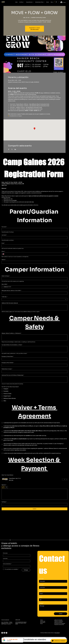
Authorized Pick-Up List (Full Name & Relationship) (13, 375)
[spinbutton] (65, 479)
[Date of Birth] (3, 286)
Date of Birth (5, 284)
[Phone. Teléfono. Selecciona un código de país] (3, 254)
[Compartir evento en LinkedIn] (15, 149)
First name (4, 226)
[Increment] (66, 479)
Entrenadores (42, 622)
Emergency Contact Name (7, 356)
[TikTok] (6, 633)
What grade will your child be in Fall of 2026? (11, 290)
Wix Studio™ (57, 632)
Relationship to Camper (7, 368)
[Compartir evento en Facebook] (8, 149)
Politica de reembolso (58, 622)
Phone (3, 251)
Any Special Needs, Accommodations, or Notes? (12, 344)
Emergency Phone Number (8, 362)
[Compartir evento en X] (12, 149)
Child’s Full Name (6, 275)
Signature (4, 484)
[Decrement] (63, 479)
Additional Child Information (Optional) (10, 303)
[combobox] (34, 299)
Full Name (4, 501)
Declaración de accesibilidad (59, 623)
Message (41, 603)
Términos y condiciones (58, 621)
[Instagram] (2, 633)
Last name (4, 235)
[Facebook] (4, 633)
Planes (41, 623)
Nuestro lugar (42, 621)
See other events (34, 29)
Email (3, 243)
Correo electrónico (7, 563)
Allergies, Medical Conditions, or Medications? (11, 333)
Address (4, 259)
